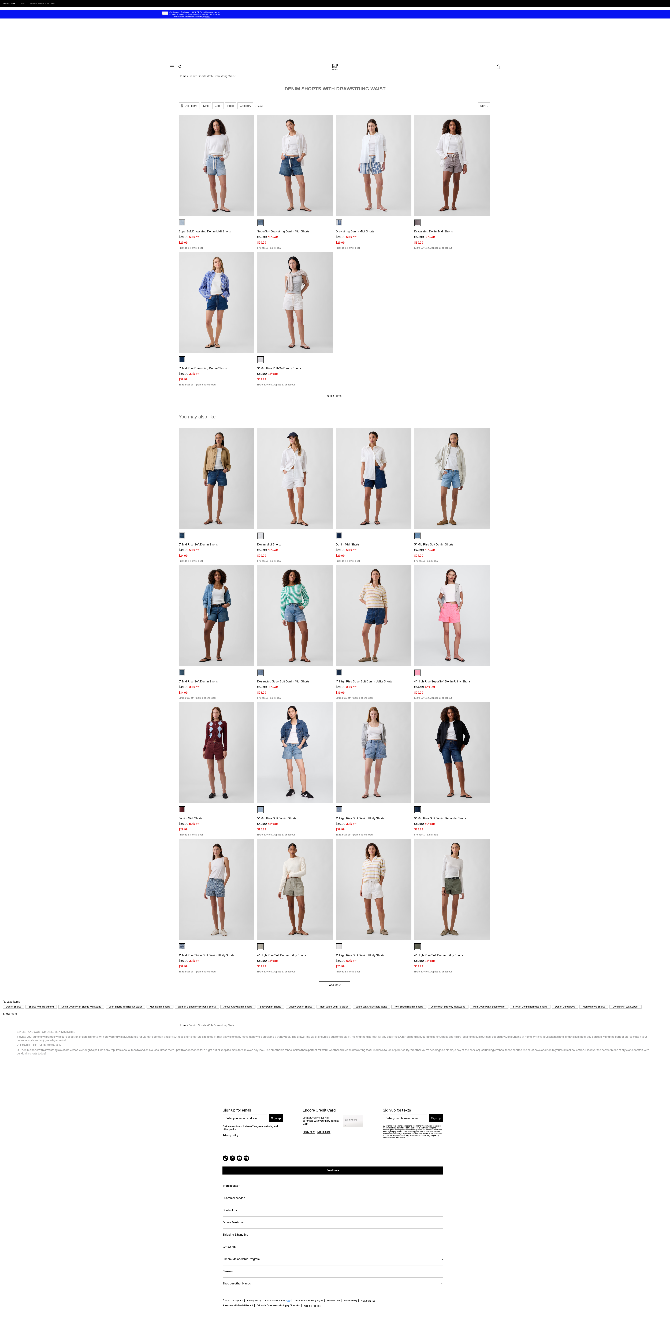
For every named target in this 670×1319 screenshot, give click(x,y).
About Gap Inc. (368, 1301)
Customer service (234, 1198)
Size (206, 105)
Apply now (309, 1131)
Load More (334, 985)
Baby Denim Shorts (270, 1006)
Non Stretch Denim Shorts (408, 1006)
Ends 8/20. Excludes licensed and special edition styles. (189, 16)
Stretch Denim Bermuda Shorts (530, 1006)
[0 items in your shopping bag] (498, 66)
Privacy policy (230, 1135)
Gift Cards (229, 1247)
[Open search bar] (180, 66)
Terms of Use (333, 1300)
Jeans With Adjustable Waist (371, 1006)
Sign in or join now (356, 8)
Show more (10, 1013)
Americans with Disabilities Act (238, 1305)
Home (182, 76)
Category (245, 105)
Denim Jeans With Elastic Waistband (81, 1006)
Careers (228, 1271)
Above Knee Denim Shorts (238, 1006)
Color (218, 105)
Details (370, 8)
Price (230, 105)
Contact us (230, 1210)
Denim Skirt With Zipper (625, 1006)
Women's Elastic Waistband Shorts (197, 1006)
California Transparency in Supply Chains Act (278, 1305)
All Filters (191, 105)
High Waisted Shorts (594, 1006)
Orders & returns (233, 1222)
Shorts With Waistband (41, 1006)
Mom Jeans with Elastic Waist (489, 1006)
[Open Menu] (172, 67)
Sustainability (350, 1300)
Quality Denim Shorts (300, 1006)
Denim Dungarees (565, 1006)
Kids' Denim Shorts (160, 1006)
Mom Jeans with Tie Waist (334, 1006)
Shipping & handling (235, 1234)
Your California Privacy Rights (308, 1300)
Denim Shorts (13, 1006)
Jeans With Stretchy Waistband (448, 1006)
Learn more (323, 1131)
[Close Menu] (33, 9)
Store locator (231, 1185)
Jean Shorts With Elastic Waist (125, 1006)
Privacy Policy (254, 1300)
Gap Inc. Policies (312, 1306)
